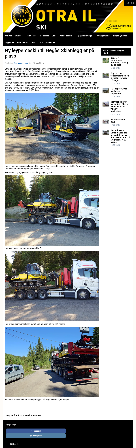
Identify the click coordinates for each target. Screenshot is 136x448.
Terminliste (31, 36)
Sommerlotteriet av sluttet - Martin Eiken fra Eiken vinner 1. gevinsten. (119, 106)
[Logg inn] (132, 3)
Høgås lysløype (120, 36)
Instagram (37, 436)
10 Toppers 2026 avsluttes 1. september (118, 91)
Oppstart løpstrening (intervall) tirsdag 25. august (119, 61)
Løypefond (9, 42)
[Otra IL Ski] (68, 16)
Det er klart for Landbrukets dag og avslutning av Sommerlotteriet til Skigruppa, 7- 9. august (120, 136)
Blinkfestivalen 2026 (117, 120)
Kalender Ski (22, 42)
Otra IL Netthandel (47, 42)
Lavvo (33, 42)
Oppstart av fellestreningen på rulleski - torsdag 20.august (119, 77)
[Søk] (127, 3)
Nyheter (8, 36)
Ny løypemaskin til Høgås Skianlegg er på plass (49, 53)
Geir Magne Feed (21, 63)
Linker (54, 36)
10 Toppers (44, 36)
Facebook (37, 431)
